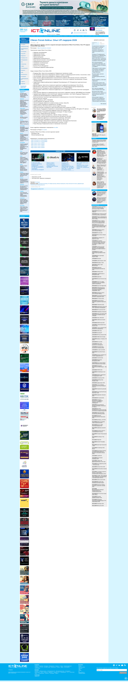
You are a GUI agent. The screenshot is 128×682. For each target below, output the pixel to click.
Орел (21, 156)
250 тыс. (24, 29)
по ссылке (44, 129)
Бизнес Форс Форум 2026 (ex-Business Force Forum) (98, 363)
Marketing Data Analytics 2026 (97, 380)
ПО (67, 672)
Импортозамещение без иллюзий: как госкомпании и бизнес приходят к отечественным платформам (81, 23)
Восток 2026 (99, 341)
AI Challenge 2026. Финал (98, 448)
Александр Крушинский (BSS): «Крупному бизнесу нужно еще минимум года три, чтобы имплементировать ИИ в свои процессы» (46, 23)
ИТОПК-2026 (99, 369)
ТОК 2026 (99, 258)
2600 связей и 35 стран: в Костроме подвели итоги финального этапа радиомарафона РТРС (24, 209)
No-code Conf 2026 (101, 349)
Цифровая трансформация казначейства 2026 (98, 268)
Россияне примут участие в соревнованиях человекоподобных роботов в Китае (98, 75)
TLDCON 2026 (100, 357)
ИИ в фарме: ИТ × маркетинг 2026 (98, 238)
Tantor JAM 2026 (100, 317)
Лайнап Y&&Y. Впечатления (97, 265)
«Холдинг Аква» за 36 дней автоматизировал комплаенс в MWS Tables (98, 145)
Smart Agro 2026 (100, 503)
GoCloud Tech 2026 (101, 466)
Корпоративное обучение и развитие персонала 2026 (99, 301)
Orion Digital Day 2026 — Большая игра (99, 464)
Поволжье (80, 668)
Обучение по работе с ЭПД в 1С (99, 211)
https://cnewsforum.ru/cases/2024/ (39, 141)
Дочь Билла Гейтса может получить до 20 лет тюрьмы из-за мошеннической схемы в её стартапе (99, 93)
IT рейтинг (37, 667)
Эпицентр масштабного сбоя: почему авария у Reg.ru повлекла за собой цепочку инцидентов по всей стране (99, 84)
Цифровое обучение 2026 (99, 395)
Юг (79, 671)
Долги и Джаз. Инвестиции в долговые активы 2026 (98, 252)
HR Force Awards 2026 (101, 334)
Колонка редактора (100, 28)
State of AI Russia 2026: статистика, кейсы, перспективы (99, 214)
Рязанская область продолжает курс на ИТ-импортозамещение (24, 122)
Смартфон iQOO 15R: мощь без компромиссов (98, 135)
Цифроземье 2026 (101, 382)
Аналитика (94, 190)
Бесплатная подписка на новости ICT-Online (107, 667)
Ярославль (22, 108)
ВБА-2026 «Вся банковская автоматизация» (98, 482)
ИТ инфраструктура (52, 183)
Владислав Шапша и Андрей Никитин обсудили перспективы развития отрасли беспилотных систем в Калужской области (24, 137)
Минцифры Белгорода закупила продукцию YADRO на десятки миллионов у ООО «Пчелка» (24, 129)
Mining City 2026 (100, 505)
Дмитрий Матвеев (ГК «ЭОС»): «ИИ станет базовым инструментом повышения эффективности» (101, 167)
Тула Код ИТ (99, 332)
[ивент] (24, 657)
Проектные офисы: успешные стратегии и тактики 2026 (98, 485)
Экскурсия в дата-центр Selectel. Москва (98, 230)
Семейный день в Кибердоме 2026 (98, 274)
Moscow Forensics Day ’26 (99, 279)
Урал (79, 669)
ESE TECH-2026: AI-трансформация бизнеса (98, 431)
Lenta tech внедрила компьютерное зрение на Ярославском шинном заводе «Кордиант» (24, 112)
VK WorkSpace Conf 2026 (98, 372)
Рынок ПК (23, 53)
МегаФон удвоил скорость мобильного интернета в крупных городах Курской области (23, 168)
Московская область (22, 92)
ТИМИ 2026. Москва (101, 336)
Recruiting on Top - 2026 (98, 437)
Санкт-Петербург (82, 667)
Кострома (22, 205)
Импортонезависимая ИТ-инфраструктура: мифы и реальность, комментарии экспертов (101, 193)
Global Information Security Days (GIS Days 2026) (98, 413)
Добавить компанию (99, 40)
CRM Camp (99, 330)
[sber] (64, 7)
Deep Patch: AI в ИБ (36, 176)
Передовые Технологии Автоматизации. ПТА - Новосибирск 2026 (99, 500)
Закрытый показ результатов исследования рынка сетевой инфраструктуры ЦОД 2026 (99, 226)
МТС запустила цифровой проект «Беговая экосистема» (98, 89)
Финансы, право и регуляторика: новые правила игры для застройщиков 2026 (98, 221)
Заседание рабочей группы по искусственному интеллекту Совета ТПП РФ (98, 207)
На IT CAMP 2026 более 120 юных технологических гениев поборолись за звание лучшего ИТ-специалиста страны (83, 165)
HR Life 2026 (99, 232)
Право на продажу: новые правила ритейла (98, 422)
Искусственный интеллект (71, 183)
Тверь (21, 115)
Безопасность (24, 74)
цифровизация (80, 183)
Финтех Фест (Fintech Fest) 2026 (99, 235)
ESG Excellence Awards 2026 (99, 469)
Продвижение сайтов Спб (37, 188)
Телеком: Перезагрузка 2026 (99, 434)
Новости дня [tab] (94, 43)
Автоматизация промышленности (25, 42)
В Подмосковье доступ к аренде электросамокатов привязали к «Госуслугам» (24, 95)
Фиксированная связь (24, 49)
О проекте (11, 669)
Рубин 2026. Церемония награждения (97, 344)
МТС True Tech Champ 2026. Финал (99, 494)
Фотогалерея (66, 667)
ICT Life (41, 667)
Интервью (94, 148)
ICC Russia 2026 (100, 298)
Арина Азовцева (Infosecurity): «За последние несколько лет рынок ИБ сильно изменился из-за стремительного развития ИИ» (101, 184)
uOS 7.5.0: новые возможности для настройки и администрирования (98, 282)
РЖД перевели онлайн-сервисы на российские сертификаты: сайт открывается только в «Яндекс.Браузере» (99, 70)
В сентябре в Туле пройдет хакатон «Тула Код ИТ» (24, 153)
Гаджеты (23, 81)
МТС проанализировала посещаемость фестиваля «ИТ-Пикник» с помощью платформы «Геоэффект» (99, 64)
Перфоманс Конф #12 (101, 311)
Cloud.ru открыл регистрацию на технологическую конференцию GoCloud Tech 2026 (52, 165)
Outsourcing (23, 64)
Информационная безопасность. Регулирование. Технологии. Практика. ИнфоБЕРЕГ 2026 (98, 289)
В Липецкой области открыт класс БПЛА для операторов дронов (24, 175)
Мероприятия (95, 205)
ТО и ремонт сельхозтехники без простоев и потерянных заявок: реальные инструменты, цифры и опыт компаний (98, 242)
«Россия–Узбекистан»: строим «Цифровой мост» (99, 355)
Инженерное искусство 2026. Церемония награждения (99, 307)
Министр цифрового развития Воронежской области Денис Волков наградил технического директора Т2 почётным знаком (24, 103)
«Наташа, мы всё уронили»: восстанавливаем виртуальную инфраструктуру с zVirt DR (98, 248)
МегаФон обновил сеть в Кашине (24, 118)
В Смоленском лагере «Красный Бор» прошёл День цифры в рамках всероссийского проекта (24, 201)
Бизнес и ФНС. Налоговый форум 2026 (97, 425)
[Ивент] (24, 222)
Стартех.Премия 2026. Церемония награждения (99, 328)
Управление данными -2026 (99, 389)
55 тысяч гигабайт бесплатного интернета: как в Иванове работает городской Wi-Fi (24, 187)
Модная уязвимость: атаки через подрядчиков (99, 80)
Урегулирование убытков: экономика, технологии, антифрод (99, 405)
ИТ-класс (94, 107)
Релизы (58, 667)
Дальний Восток (82, 672)
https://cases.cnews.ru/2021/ (38, 146)
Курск (21, 164)
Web (22, 72)
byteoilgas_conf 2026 (101, 419)
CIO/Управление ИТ (24, 79)
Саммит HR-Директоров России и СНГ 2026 (98, 461)
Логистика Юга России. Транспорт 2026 (99, 392)
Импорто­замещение (23, 39)
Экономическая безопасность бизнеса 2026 (98, 347)
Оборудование (24, 59)
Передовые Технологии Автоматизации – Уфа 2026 (99, 366)
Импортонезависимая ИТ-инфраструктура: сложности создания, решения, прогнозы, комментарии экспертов (101, 200)
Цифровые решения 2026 (99, 428)
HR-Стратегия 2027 (101, 309)
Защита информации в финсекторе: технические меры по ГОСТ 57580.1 (99, 217)
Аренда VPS (37, 676)
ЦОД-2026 (99, 276)
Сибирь (80, 670)
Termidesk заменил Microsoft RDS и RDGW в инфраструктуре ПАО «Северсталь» (99, 141)
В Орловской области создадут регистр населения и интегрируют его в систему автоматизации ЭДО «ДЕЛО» (24, 160)
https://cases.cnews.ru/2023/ (38, 143)
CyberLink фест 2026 (101, 260)
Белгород (22, 125)
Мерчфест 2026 (100, 262)
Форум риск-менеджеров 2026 (97, 360)
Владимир (22, 142)
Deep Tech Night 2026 (101, 285)
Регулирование (24, 68)
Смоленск (22, 198)
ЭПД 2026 (99, 439)
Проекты (94, 138)
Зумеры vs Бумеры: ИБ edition (99, 339)
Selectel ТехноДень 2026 (98, 442)
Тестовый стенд (96, 121)
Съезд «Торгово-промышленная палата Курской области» (99, 385)
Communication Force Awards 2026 (99, 325)
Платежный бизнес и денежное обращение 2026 (99, 296)
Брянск (21, 177)
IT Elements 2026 (100, 304)
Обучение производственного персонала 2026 (98, 416)
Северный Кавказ (82, 673)
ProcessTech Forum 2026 (98, 352)
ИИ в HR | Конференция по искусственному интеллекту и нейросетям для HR (99, 409)
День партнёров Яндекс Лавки (98, 256)
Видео (62, 667)
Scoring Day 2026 (100, 377)
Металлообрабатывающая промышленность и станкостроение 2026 (98, 490)
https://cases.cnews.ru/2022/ (38, 144)
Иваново (22, 184)
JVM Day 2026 (100, 271)
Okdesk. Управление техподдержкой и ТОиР (99, 375)
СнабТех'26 (99, 455)
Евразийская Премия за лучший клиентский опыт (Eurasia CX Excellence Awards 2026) (99, 452)
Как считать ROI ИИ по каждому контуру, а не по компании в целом (26, 24)
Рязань (21, 119)
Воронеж (22, 98)
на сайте (56, 127)
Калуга (21, 133)
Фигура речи (53, 667)
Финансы (23, 70)
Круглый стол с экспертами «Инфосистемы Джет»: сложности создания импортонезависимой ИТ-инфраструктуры (63, 23)
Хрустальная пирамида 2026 (97, 458)
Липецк (21, 172)
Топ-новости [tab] (102, 43)
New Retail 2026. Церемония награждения (41, 178)
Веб (42, 672)
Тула (21, 151)
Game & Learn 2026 (101, 479)
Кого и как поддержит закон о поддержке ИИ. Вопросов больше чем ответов (100, 33)
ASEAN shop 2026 (100, 322)
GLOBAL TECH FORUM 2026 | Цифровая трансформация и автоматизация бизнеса (99, 476)
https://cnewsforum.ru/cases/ (44, 48)
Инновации (23, 76)
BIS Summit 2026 (100, 397)
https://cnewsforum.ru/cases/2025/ (39, 140)
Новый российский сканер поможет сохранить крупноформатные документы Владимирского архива (24, 147)
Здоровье (23, 83)
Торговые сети (24, 57)
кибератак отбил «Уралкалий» (23, 31)
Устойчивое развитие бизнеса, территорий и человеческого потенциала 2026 (99, 472)
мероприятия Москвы (43, 183)
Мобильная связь (25, 46)
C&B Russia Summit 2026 (98, 320)
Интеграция (23, 51)
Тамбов (21, 191)
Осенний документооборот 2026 (97, 497)
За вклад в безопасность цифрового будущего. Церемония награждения (97, 401)
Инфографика (37, 668)
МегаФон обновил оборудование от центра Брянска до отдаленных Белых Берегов (24, 181)
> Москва (58, 34)
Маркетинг (23, 55)
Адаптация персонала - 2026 (99, 445)
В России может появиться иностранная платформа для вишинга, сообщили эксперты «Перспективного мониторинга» (99, 99)
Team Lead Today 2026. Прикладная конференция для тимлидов (99, 314)
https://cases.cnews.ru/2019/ (38, 147)
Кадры (22, 66)
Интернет (23, 44)
